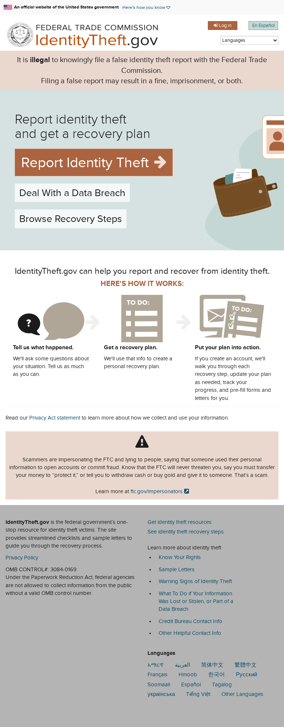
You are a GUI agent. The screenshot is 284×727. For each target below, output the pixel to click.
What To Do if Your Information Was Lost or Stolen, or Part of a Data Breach (196, 601)
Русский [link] (246, 674)
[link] (87, 34)
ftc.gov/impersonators (157, 491)
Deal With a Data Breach (72, 192)
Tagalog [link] (222, 684)
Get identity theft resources (180, 522)
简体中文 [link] (212, 665)
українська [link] (161, 694)
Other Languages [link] (242, 694)
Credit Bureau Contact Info (190, 621)
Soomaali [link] (159, 684)
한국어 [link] (216, 674)
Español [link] (191, 684)
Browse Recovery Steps (70, 218)
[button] (146, 7)
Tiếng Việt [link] (198, 694)
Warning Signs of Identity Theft (195, 581)
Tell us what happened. (43, 347)
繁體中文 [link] (245, 665)
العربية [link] (182, 665)
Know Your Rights (180, 557)
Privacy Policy (22, 558)
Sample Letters (177, 569)
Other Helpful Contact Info (190, 633)
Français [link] (158, 674)
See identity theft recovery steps (186, 532)
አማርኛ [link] (156, 665)
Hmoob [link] (188, 674)
